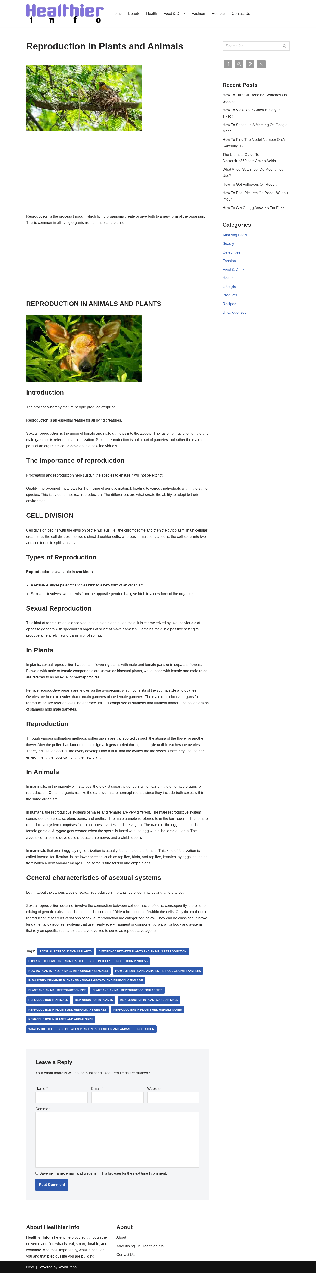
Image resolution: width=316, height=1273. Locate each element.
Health (151, 13)
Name (41, 1089)
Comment (44, 1109)
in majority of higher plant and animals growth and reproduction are (85, 980)
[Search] (284, 46)
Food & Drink (174, 13)
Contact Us (241, 13)
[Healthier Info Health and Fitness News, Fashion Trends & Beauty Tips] (65, 13)
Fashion (198, 13)
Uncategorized (235, 312)
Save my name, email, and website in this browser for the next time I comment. (103, 1173)
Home (117, 13)
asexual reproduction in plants (66, 951)
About (121, 1237)
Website (154, 1089)
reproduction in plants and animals (149, 1000)
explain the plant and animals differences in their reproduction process (88, 961)
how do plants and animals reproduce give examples (158, 970)
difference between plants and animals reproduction (142, 951)
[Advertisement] (117, 179)
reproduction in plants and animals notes (147, 1009)
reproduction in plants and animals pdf (60, 1019)
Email (97, 1089)
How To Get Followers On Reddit (249, 184)
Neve (30, 1267)
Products (230, 295)
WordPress (67, 1267)
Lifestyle (229, 287)
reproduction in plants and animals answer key (67, 1009)
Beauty (134, 13)
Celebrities (231, 252)
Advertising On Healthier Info (140, 1246)
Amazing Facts (235, 235)
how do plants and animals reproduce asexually (68, 970)
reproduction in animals (48, 1000)
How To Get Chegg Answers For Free (253, 208)
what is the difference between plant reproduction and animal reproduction (91, 1029)
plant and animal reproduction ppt (57, 990)
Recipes (218, 13)
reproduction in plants (94, 1000)
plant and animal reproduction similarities (127, 990)
